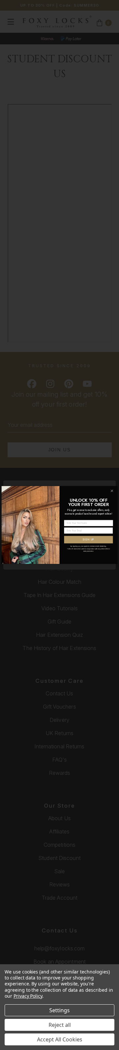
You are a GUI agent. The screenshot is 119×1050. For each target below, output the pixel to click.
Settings (59, 1010)
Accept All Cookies (59, 1039)
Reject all (60, 1024)
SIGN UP (88, 539)
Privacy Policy (28, 996)
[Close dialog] (112, 491)
